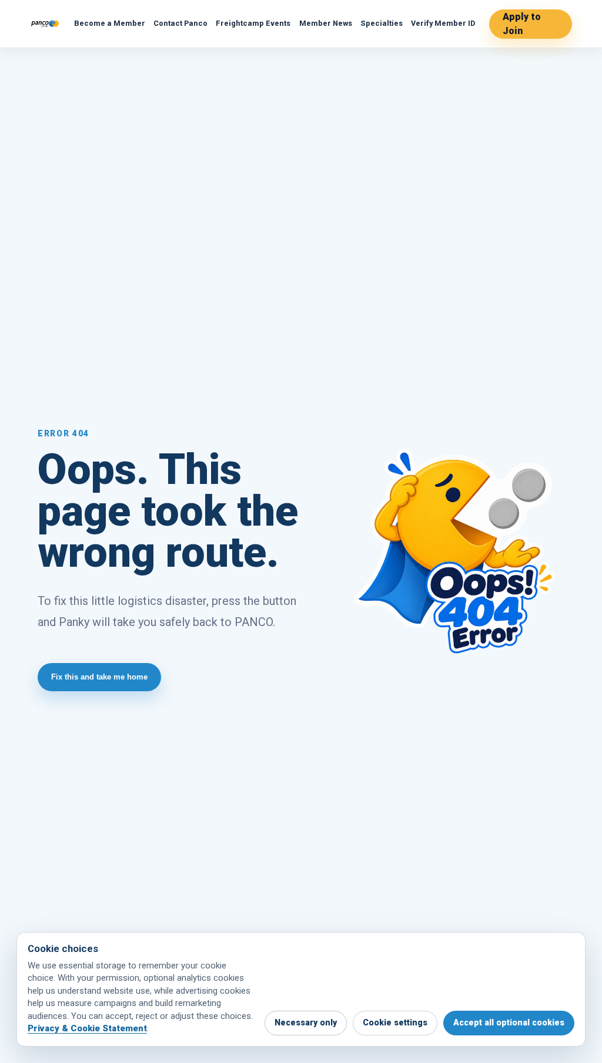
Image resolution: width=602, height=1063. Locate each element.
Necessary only (306, 1022)
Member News (325, 23)
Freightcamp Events (253, 23)
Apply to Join (522, 23)
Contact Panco (180, 23)
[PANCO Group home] (45, 23)
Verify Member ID (443, 23)
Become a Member (109, 23)
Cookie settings (395, 1022)
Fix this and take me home (99, 676)
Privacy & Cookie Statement (87, 1028)
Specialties (381, 23)
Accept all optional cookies (508, 1022)
